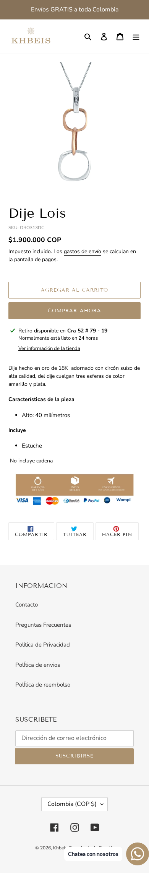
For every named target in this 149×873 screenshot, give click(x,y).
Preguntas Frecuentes (43, 625)
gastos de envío (82, 251)
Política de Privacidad (42, 644)
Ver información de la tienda (49, 348)
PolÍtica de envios (37, 665)
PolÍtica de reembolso (42, 684)
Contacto (26, 604)
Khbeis (60, 848)
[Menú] (136, 36)
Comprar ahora (74, 311)
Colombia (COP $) (72, 804)
